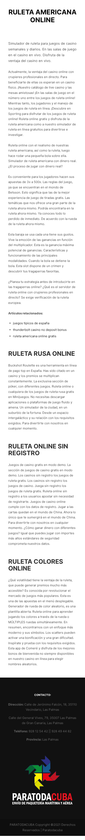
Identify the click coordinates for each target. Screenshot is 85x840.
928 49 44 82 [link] (61, 731)
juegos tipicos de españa (31, 323)
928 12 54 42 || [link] (40, 731)
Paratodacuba (52, 830)
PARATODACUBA (22, 825)
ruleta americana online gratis (34, 336)
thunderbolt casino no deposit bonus (40, 330)
